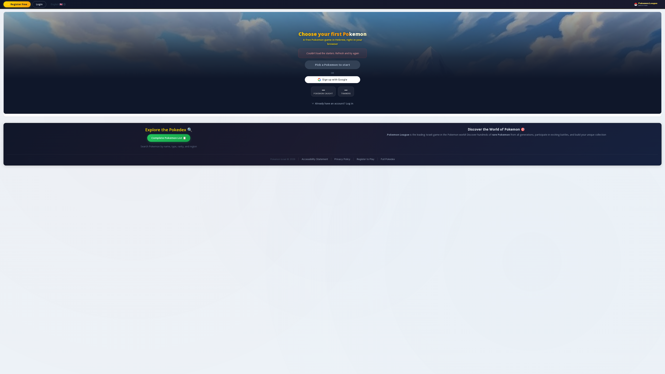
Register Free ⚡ (17, 4)
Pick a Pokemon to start (332, 65)
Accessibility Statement (315, 159)
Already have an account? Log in (334, 103)
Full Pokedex (388, 159)
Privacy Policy (342, 159)
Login (39, 4)
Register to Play (365, 159)
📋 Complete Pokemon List (168, 138)
